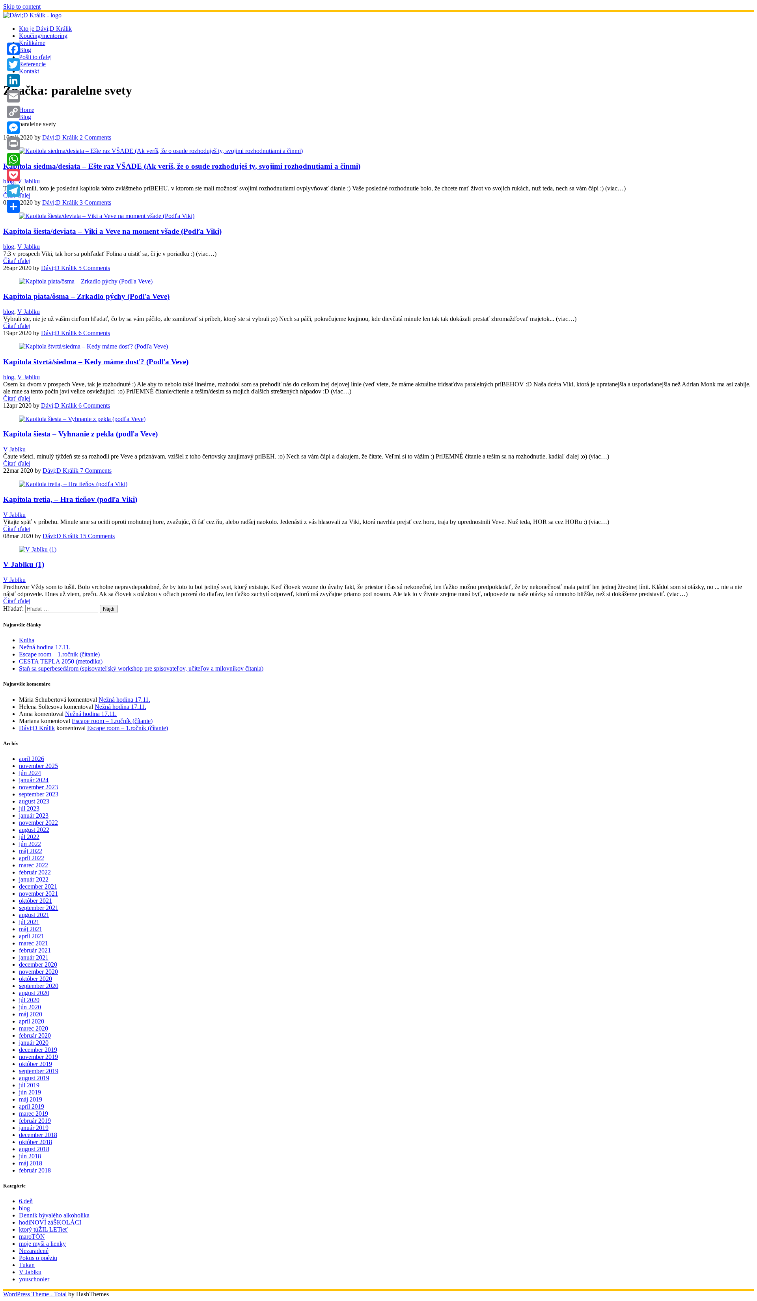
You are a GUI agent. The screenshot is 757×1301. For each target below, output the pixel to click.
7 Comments (95, 470)
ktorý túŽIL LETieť (43, 1229)
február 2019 (35, 1120)
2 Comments (94, 137)
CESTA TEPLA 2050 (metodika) (61, 661)
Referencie (32, 64)
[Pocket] (13, 175)
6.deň (26, 1201)
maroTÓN (32, 1236)
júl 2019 (29, 1085)
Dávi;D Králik (60, 137)
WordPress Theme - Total (35, 1294)
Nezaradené (33, 1250)
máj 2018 (30, 1163)
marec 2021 (33, 943)
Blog (25, 50)
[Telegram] (13, 191)
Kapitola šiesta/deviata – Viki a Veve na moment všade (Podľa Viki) (112, 231)
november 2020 (38, 971)
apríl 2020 (31, 1021)
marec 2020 (33, 1028)
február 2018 (35, 1170)
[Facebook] (13, 49)
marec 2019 (33, 1113)
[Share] (13, 206)
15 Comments (96, 536)
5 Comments (93, 268)
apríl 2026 (31, 758)
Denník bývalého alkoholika (54, 1215)
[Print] (13, 143)
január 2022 (33, 879)
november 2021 (38, 893)
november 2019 (38, 1056)
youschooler (34, 1279)
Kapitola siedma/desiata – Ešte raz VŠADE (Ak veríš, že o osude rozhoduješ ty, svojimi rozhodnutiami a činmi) (181, 166)
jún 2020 (30, 1007)
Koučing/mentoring (43, 35)
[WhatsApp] (13, 159)
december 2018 (38, 1134)
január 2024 (33, 780)
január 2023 (33, 815)
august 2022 (34, 829)
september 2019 (38, 1071)
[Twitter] (13, 65)
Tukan (27, 1265)
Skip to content (22, 6)
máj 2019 (30, 1099)
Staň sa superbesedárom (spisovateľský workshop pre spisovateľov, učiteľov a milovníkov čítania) (141, 668)
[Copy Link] (13, 112)
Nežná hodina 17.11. (45, 647)
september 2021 (38, 907)
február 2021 (35, 950)
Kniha (26, 640)
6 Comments (93, 333)
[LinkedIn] (13, 80)
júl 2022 (29, 836)
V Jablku (28, 181)
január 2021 (33, 957)
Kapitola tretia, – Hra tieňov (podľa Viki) (70, 499)
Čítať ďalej (16, 260)
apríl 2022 (31, 858)
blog (8, 246)
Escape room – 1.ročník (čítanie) (59, 654)
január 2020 (33, 1042)
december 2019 (38, 1049)
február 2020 (35, 1035)
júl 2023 (29, 808)
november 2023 (38, 787)
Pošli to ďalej (35, 57)
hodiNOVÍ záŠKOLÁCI (50, 1222)
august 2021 (34, 914)
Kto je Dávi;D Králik (45, 28)
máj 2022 (30, 851)
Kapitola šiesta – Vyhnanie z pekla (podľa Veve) (80, 434)
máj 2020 (30, 1014)
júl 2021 (29, 922)
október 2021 (35, 900)
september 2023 (38, 794)
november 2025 (38, 765)
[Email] (13, 96)
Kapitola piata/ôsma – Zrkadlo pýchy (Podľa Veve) (86, 296)
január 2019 (33, 1127)
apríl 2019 (31, 1106)
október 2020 (35, 978)
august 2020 (34, 993)
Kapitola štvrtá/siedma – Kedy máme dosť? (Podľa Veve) (95, 362)
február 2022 (35, 872)
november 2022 (38, 822)
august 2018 (34, 1149)
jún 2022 (30, 844)
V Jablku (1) (23, 564)
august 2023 (34, 801)
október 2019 (35, 1064)
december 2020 (38, 964)
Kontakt (29, 71)
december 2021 (38, 886)
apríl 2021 (31, 936)
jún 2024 (30, 773)
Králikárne (32, 42)
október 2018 (35, 1142)
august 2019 (34, 1078)
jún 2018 (30, 1156)
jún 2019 (30, 1092)
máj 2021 (30, 929)
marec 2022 (33, 865)
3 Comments (94, 202)
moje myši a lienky (42, 1243)
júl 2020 (29, 1000)
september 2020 (38, 985)
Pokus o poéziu (38, 1257)
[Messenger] (13, 128)
